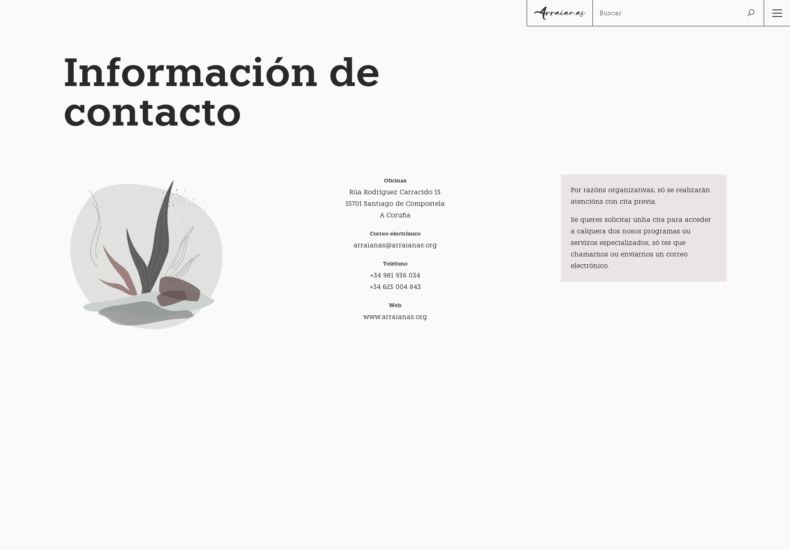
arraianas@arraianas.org (395, 245)
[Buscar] (750, 13)
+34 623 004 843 (395, 287)
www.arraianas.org (395, 317)
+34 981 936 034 (395, 275)
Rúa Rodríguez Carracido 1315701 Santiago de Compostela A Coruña (395, 203)
